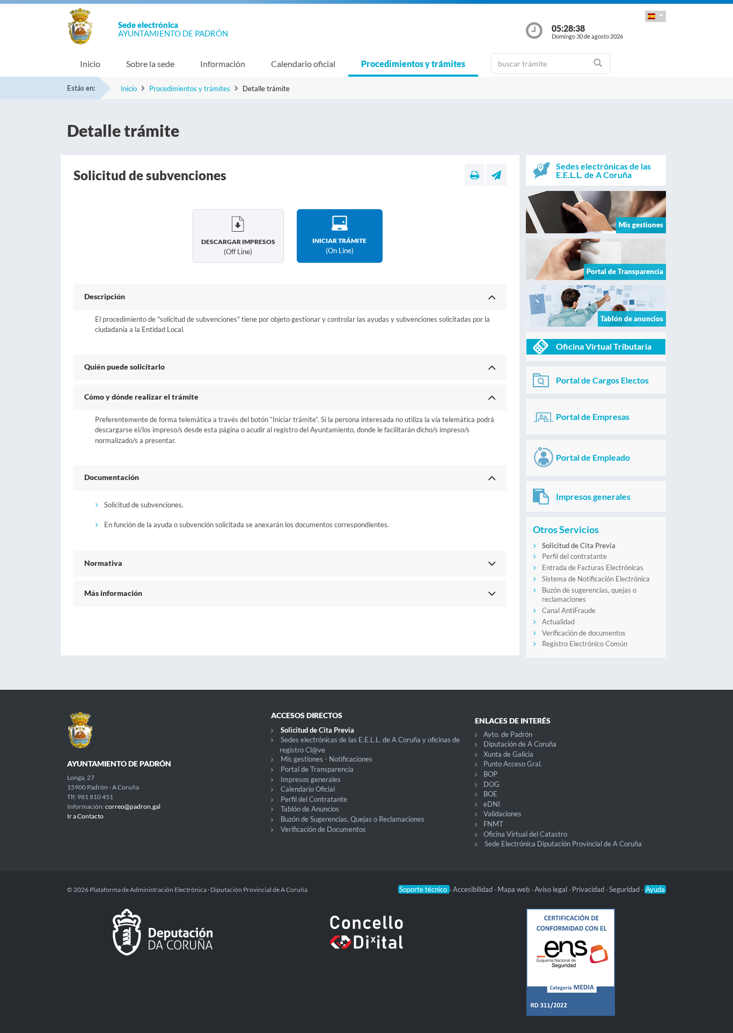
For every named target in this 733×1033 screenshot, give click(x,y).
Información (222, 63)
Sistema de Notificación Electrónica (596, 578)
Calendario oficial (303, 63)
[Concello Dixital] (366, 941)
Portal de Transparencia (317, 769)
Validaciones (502, 813)
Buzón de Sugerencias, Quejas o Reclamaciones (352, 819)
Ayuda (655, 889)
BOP (490, 774)
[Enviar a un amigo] (496, 175)
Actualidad (558, 621)
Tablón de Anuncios (310, 809)
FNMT (493, 824)
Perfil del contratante (574, 556)
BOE (490, 793)
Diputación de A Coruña (519, 744)
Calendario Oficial (308, 789)
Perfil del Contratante (314, 799)
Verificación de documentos (584, 633)
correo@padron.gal (132, 806)
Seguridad (625, 889)
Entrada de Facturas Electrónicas (592, 567)
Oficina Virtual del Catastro (525, 834)
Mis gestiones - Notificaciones (326, 759)
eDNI (491, 804)
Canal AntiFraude (569, 610)
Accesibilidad (473, 889)
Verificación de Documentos (323, 829)
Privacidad (589, 889)
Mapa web (514, 889)
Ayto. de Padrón (507, 734)
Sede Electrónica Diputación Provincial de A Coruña (563, 843)
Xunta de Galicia (508, 754)
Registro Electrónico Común (584, 643)
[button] (655, 16)
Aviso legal (551, 889)
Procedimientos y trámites (413, 63)
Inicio (90, 63)
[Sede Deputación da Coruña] (162, 941)
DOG (491, 784)
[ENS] (570, 971)
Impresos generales (311, 779)
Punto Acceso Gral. (512, 763)
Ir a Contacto (85, 816)
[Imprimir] (475, 175)
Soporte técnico (424, 889)
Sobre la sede (150, 63)
